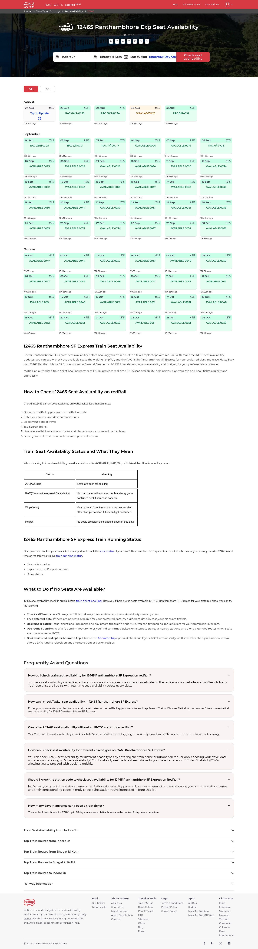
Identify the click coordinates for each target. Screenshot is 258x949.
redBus (192, 903)
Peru (222, 931)
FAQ (140, 915)
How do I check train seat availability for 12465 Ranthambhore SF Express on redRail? (89, 675)
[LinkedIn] (212, 943)
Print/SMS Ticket (191, 4)
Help (175, 4)
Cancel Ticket (212, 4)
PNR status (107, 551)
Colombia (224, 927)
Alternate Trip (107, 638)
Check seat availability (193, 57)
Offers (141, 923)
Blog (141, 927)
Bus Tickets (98, 903)
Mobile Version (119, 911)
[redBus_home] (33, 4)
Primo (141, 931)
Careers (115, 919)
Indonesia (225, 907)
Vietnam (224, 919)
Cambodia (225, 923)
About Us (116, 903)
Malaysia (224, 915)
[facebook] (204, 943)
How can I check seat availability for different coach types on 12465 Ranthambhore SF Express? (96, 750)
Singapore (225, 911)
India (222, 903)
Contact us (117, 907)
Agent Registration (122, 915)
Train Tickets (99, 907)
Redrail (192, 907)
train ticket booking (89, 601)
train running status (69, 555)
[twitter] (220, 943)
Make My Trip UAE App (201, 915)
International (226, 935)
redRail (73, 4)
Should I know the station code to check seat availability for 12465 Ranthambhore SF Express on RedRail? (104, 779)
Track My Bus (145, 903)
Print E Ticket (145, 911)
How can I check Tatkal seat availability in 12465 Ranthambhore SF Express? (83, 701)
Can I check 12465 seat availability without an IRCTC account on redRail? (80, 727)
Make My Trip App (198, 911)
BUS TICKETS (54, 4)
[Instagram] (228, 943)
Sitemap (143, 919)
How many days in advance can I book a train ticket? (66, 805)
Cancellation (145, 907)
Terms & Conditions (172, 903)
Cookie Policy (169, 911)
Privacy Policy (169, 907)
